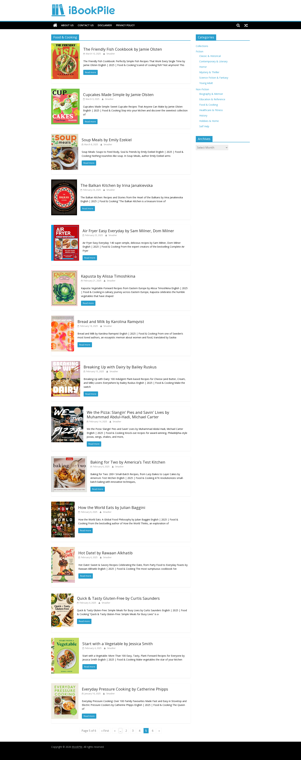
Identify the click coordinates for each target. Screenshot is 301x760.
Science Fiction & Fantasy (213, 77)
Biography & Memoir (211, 94)
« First (105, 731)
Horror (203, 66)
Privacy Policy (125, 25)
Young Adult (206, 83)
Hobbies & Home (209, 121)
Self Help (204, 126)
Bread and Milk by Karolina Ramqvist (111, 321)
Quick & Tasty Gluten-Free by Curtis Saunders (118, 598)
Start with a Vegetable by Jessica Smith (117, 643)
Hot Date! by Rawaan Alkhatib (105, 552)
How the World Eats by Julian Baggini (111, 507)
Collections (202, 46)
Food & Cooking (208, 104)
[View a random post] (246, 25)
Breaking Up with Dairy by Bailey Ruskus (120, 366)
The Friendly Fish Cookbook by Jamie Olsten (122, 49)
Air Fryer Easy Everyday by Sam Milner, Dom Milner (128, 230)
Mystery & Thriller (209, 72)
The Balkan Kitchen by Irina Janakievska (116, 185)
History (203, 115)
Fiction (199, 51)
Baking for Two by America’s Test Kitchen (127, 462)
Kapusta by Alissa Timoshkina (108, 276)
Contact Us (86, 25)
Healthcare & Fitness (211, 110)
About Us (67, 25)
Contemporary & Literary (213, 61)
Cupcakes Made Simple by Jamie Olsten (118, 94)
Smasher (110, 53)
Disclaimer (105, 25)
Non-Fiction (202, 89)
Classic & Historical (210, 56)
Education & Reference (212, 99)
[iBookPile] (55, 25)
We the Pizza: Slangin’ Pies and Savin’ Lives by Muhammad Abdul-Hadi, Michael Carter (128, 414)
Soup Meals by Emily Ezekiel (107, 139)
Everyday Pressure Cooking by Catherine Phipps (125, 689)
